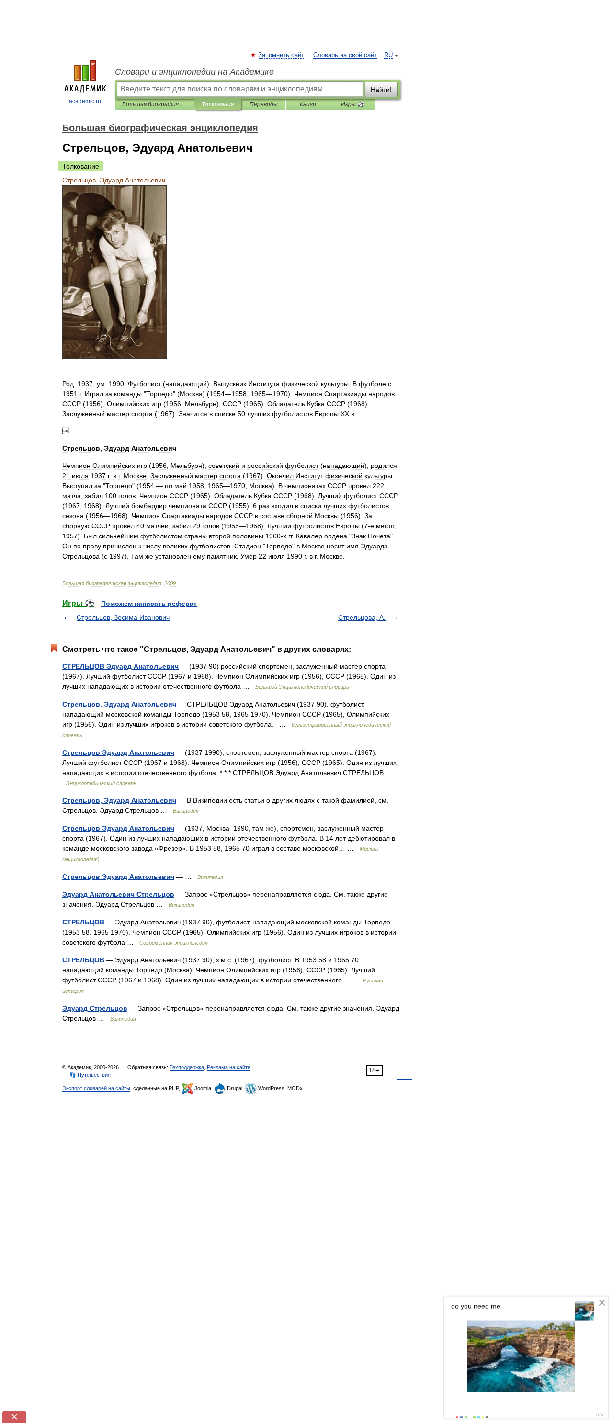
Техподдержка (187, 1067)
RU (388, 55)
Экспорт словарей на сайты (96, 1088)
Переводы (264, 104)
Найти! (381, 89)
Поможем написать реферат (149, 603)
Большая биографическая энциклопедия (154, 104)
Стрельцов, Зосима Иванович (123, 617)
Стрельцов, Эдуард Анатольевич (119, 704)
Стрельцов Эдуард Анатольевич (118, 752)
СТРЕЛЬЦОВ (83, 922)
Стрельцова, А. (362, 617)
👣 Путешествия (90, 1075)
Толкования (218, 104)
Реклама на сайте (228, 1067)
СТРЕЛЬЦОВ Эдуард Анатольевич (120, 666)
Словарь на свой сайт (345, 55)
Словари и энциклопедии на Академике (194, 72)
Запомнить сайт (281, 55)
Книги (308, 104)
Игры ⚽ (352, 104)
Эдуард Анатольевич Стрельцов (118, 894)
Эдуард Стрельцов (94, 1008)
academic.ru (85, 101)
